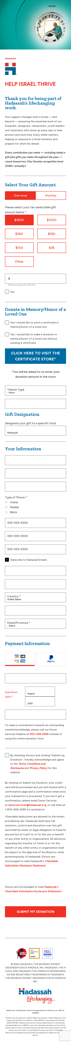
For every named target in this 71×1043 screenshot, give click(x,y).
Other (19, 262)
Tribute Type (15, 389)
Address (13, 570)
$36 (51, 248)
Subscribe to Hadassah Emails (28, 559)
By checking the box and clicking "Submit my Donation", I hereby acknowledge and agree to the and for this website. (37, 764)
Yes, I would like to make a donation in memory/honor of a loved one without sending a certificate (33, 338)
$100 (19, 248)
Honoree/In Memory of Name (27, 402)
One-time (20, 195)
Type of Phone (16, 497)
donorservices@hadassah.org (27, 805)
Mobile (14, 507)
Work (13, 512)
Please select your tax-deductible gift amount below (30, 209)
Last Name (15, 472)
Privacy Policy (38, 768)
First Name (15, 459)
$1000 (51, 220)
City (11, 609)
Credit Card (20, 659)
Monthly (50, 195)
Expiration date (11, 694)
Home (14, 502)
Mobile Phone (16, 548)
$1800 (19, 220)
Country (14, 596)
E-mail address (18, 485)
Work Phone (15, 535)
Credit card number (21, 677)
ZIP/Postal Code (19, 583)
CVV (11, 713)
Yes (12, 291)
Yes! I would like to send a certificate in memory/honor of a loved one (34, 324)
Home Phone (15, 522)
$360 (19, 234)
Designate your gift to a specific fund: (30, 423)
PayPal (51, 659)
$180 (51, 234)
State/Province (18, 622)
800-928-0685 (39, 734)
